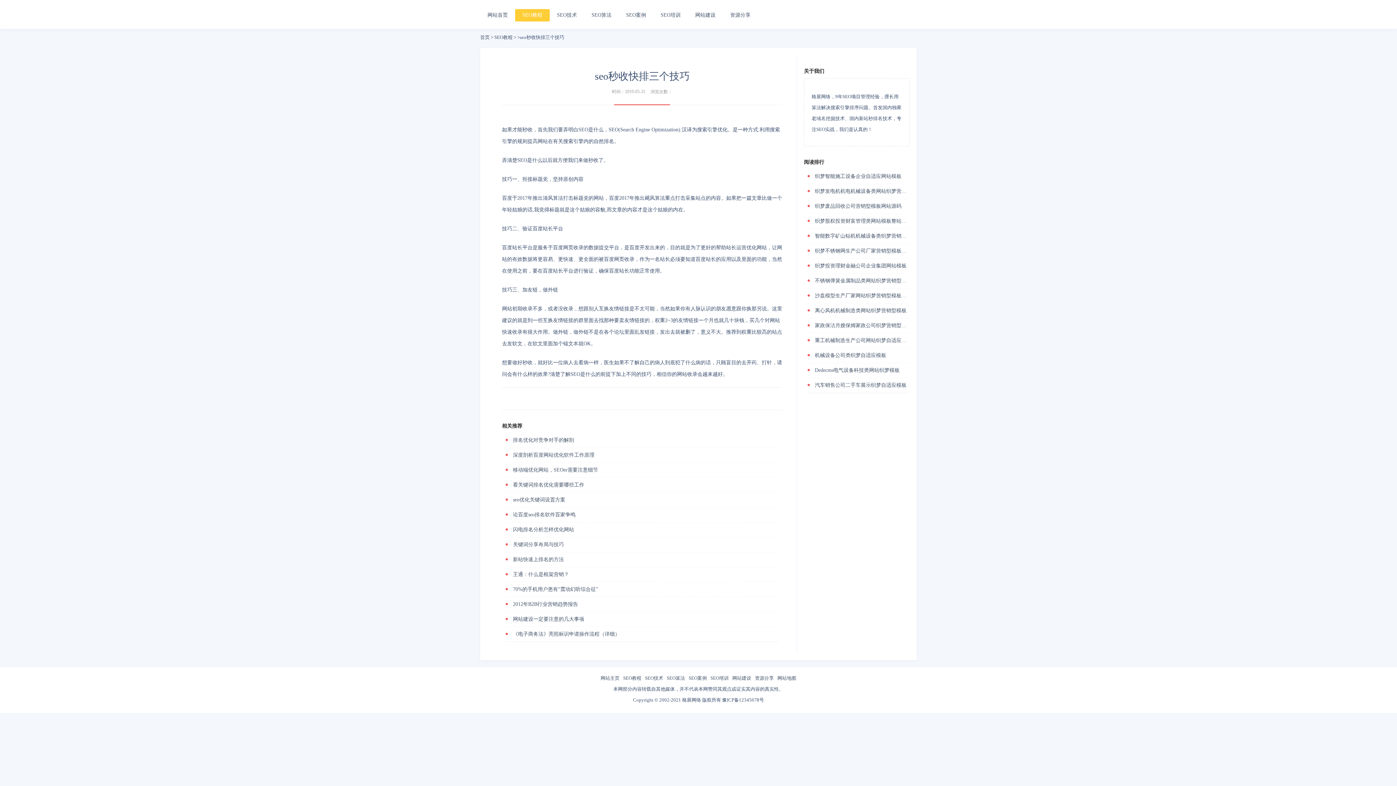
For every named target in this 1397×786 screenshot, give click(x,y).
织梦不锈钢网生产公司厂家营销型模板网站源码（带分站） (881, 251)
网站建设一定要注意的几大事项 (548, 619)
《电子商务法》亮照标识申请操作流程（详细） (566, 634)
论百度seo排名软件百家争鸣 (544, 514)
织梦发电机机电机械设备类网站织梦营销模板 (866, 191)
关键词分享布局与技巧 (538, 544)
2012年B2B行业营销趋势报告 (545, 604)
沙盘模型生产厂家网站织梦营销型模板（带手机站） (873, 295)
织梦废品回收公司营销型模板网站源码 (858, 206)
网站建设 (705, 15)
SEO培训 (671, 15)
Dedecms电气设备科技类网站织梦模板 (857, 370)
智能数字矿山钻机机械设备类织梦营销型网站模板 (871, 236)
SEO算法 (602, 15)
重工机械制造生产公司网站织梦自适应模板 (863, 340)
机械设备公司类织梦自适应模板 (850, 355)
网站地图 (786, 678)
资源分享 (740, 15)
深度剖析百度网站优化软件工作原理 (553, 455)
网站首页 (497, 15)
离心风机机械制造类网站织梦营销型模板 (861, 310)
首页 (485, 37)
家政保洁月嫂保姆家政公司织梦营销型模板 (863, 325)
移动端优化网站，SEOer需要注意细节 (555, 470)
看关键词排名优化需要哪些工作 (548, 485)
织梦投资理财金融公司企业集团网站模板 (861, 266)
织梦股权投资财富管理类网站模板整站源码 (863, 221)
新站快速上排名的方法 (538, 559)
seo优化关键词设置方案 (539, 500)
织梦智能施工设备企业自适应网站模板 (858, 176)
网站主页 (610, 678)
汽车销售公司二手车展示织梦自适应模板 (861, 385)
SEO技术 (567, 15)
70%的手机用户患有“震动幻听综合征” (555, 589)
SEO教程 (532, 15)
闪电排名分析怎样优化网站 (543, 529)
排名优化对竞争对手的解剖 (543, 440)
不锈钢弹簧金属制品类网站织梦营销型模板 (863, 280)
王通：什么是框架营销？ (541, 574)
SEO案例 (636, 15)
